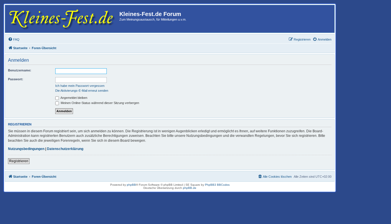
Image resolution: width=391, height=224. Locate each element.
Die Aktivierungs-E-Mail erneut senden (81, 90)
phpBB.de (189, 187)
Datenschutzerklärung (65, 149)
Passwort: (15, 79)
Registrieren (18, 161)
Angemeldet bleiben (73, 97)
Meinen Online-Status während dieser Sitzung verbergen (99, 103)
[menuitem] (13, 39)
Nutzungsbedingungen (26, 149)
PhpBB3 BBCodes (217, 184)
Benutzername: (19, 70)
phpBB (131, 184)
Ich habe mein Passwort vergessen (79, 85)
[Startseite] (63, 19)
